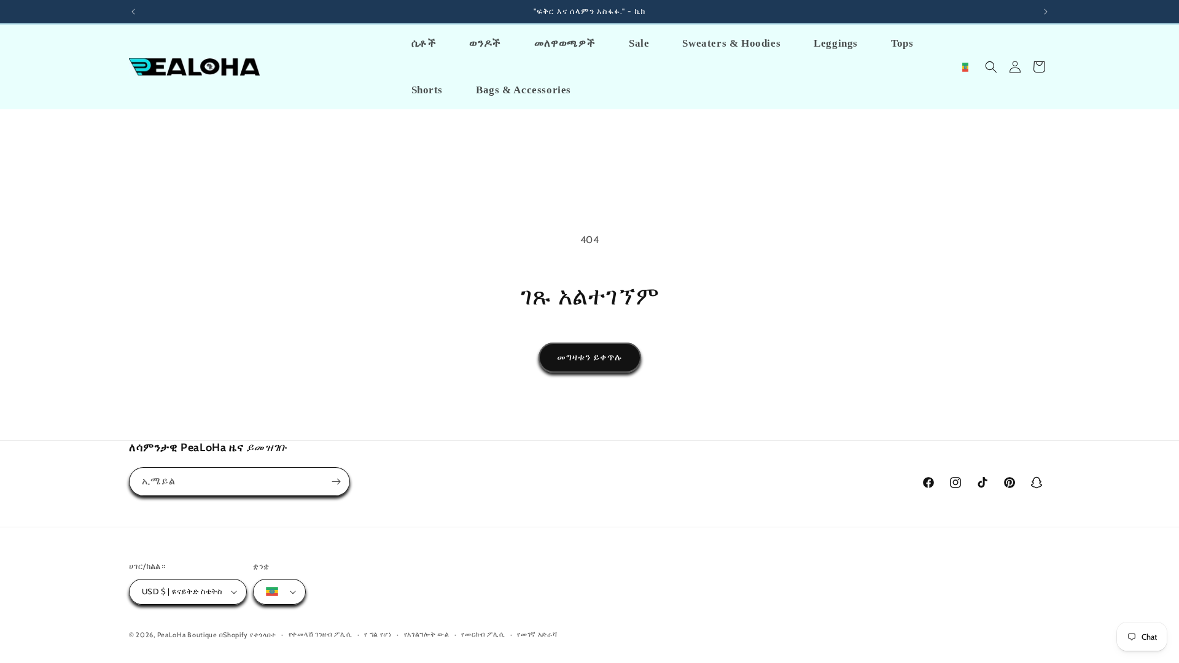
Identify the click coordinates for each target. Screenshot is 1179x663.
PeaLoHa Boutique (188, 634)
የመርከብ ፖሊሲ (483, 634)
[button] (991, 66)
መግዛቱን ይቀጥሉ (590, 357)
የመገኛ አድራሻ (537, 634)
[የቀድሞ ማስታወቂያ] (133, 11)
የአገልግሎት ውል (426, 634)
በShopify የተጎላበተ (248, 634)
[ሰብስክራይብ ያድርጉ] (335, 481)
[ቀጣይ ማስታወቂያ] (1045, 11)
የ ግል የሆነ (378, 634)
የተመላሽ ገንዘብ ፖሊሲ (320, 634)
